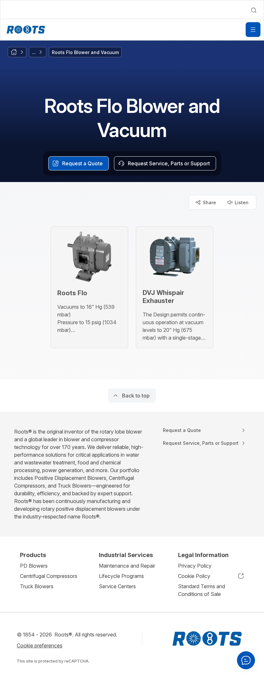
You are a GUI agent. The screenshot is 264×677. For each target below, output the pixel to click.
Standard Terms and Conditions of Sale (201, 590)
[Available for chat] (246, 660)
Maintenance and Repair (127, 566)
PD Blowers (34, 566)
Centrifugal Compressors (48, 576)
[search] (253, 10)
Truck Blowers (36, 586)
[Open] (253, 29)
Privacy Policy (195, 566)
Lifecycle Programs (121, 576)
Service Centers (117, 586)
